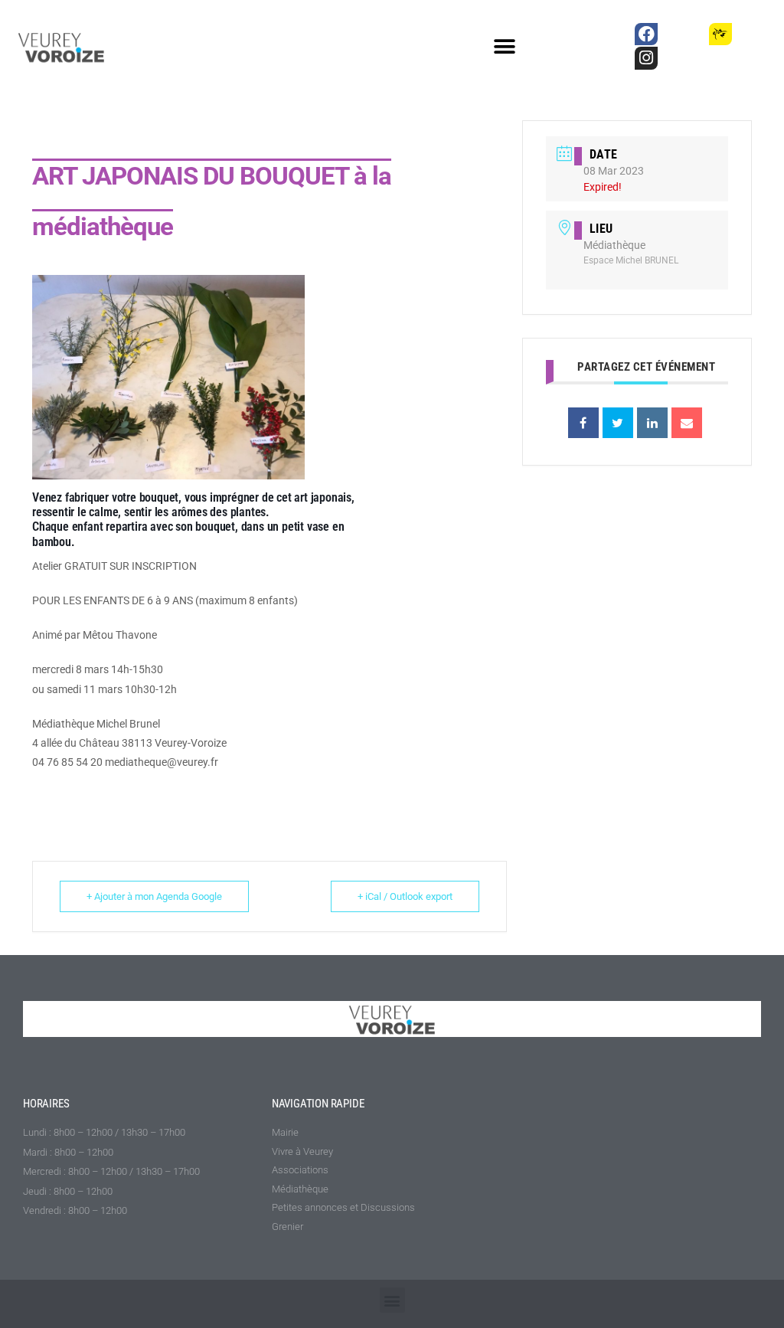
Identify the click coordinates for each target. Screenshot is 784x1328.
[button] (505, 47)
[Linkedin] (652, 422)
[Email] (686, 422)
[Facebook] (646, 34)
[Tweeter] (618, 422)
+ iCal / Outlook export (405, 896)
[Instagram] (646, 58)
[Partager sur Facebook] (583, 422)
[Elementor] (757, 34)
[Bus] (683, 34)
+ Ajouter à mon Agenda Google (154, 896)
